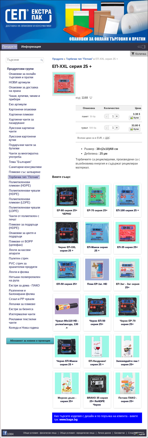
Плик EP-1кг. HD (97, 283)
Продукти (9, 46)
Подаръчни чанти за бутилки (22, 146)
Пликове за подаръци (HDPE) (23, 226)
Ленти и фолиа (19, 271)
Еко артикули (18, 104)
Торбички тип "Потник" (24, 177)
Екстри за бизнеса (21, 309)
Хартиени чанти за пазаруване (21, 121)
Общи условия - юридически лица (77, 433)
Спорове (132, 433)
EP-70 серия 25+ (97, 210)
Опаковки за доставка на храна (23, 89)
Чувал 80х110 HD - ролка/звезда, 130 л (67, 324)
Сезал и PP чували (21, 299)
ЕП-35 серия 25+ (127, 247)
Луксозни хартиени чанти (21, 129)
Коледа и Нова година (24, 327)
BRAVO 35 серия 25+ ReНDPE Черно (97, 401)
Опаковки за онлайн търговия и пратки (22, 75)
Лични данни (104, 433)
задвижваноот (139, 433)
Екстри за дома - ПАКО (24, 285)
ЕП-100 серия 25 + (127, 210)
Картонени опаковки (22, 109)
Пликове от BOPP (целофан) (21, 243)
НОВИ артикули (19, 82)
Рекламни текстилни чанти (22, 320)
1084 (10, 434)
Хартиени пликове (21, 114)
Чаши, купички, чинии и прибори (24, 97)
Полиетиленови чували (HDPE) (24, 192)
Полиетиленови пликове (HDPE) (20, 183)
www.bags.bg (68, 419)
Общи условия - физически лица (39, 433)
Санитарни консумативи (25, 166)
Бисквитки (119, 433)
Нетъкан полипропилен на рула (24, 278)
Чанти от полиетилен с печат (24, 217)
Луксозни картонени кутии (22, 138)
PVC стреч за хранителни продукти (23, 265)
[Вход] (141, 46)
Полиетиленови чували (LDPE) (24, 209)
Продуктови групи (20, 68)
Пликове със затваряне (24, 172)
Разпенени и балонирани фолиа (22, 292)
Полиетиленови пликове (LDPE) (19, 200)
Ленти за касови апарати (20, 251)
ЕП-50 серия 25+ (66, 283)
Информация (31, 46)
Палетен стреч (18, 258)
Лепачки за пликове (22, 304)
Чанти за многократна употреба (23, 155)
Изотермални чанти (22, 314)
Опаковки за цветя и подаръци (22, 234)
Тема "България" (20, 161)
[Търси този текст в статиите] (42, 60)
